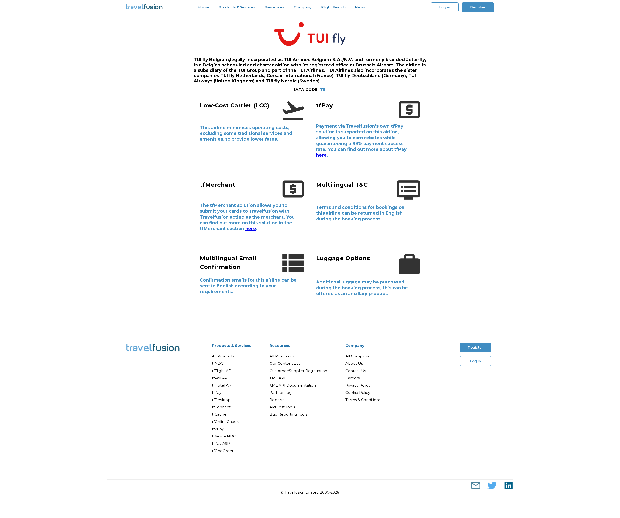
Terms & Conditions (362, 399)
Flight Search (333, 7)
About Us (354, 363)
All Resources (282, 356)
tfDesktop (221, 399)
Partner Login (282, 392)
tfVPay (218, 429)
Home (203, 7)
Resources (280, 345)
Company (354, 345)
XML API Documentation (293, 385)
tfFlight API (222, 370)
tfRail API (220, 378)
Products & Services (231, 345)
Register (478, 7)
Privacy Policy (357, 385)
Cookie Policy (357, 392)
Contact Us (355, 370)
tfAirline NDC (224, 436)
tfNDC (218, 363)
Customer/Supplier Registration (298, 370)
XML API (277, 378)
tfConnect (221, 407)
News (360, 7)
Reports (277, 399)
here (321, 155)
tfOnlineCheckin (227, 421)
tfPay (216, 392)
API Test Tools (282, 407)
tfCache (219, 414)
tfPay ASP (221, 443)
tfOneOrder (222, 450)
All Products (223, 356)
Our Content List (285, 363)
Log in (444, 7)
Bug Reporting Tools (288, 414)
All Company (357, 356)
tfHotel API (222, 385)
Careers (352, 378)
